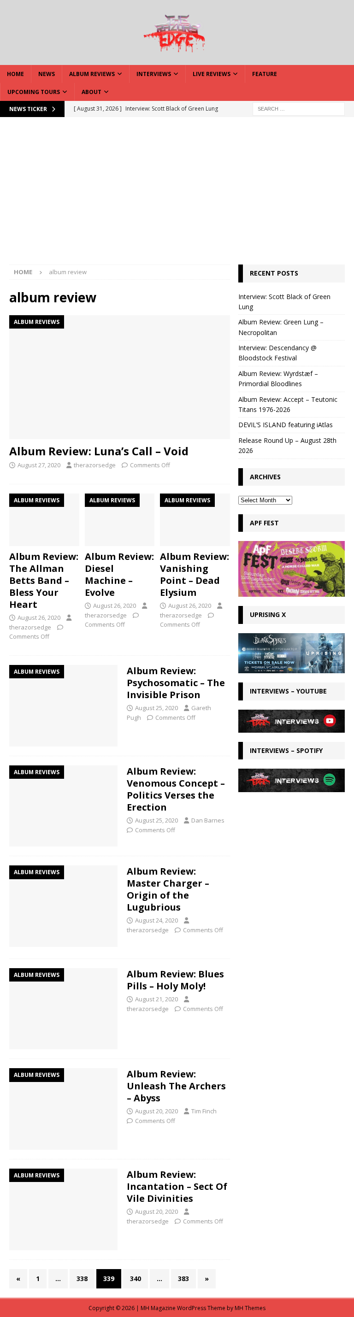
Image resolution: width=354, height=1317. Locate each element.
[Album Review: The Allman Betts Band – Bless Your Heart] (44, 520)
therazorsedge (95, 465)
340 (135, 1278)
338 (82, 1278)
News (46, 74)
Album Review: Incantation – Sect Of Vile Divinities (177, 1186)
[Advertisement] (177, 195)
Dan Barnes (207, 820)
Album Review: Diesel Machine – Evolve (119, 574)
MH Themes (250, 1308)
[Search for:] (299, 108)
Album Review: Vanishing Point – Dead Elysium (194, 574)
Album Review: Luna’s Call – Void (99, 451)
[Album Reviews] (63, 706)
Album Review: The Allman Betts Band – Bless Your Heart (43, 580)
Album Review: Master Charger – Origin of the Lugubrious (168, 889)
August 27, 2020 (39, 465)
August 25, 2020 (156, 708)
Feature (264, 74)
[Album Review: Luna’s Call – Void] (119, 377)
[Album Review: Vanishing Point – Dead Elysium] (195, 520)
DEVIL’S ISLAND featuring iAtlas (285, 424)
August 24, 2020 (156, 920)
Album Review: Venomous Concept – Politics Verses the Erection (176, 789)
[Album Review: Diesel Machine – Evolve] (120, 520)
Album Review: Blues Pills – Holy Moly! (175, 980)
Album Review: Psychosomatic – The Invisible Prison (176, 682)
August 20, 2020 (156, 1111)
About (91, 92)
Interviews (153, 74)
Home (15, 74)
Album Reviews (92, 74)
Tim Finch (204, 1111)
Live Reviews (211, 74)
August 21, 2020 (156, 999)
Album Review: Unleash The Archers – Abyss (176, 1086)
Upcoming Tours (33, 92)
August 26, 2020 (39, 617)
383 (183, 1278)
